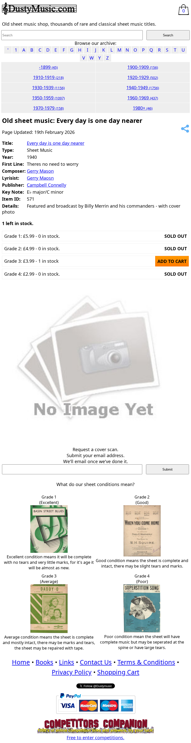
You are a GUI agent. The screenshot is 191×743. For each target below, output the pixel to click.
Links (66, 662)
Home (21, 662)
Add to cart (172, 261)
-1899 (48, 67)
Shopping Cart (118, 672)
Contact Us (96, 662)
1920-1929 (142, 77)
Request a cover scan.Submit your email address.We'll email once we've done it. (95, 455)
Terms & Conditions (146, 662)
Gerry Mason (40, 171)
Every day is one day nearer (55, 143)
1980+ (142, 108)
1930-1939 (48, 87)
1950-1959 (48, 98)
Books (44, 662)
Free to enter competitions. (95, 738)
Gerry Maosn (40, 178)
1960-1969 (142, 98)
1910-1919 (48, 77)
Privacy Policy (72, 672)
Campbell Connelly (46, 185)
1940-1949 (142, 87)
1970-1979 (48, 108)
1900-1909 (142, 67)
